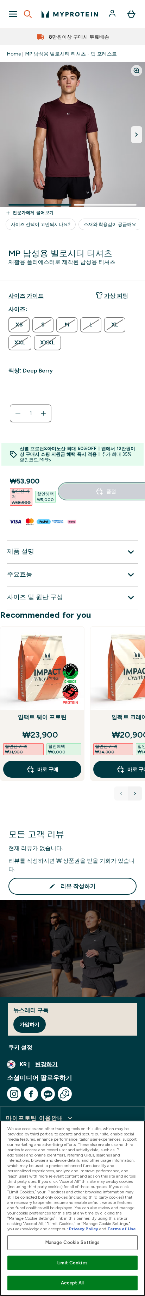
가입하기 (29, 1024)
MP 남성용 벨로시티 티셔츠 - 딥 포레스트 (71, 54)
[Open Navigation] (13, 14)
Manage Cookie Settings (72, 1242)
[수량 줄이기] (18, 413)
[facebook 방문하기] (31, 1094)
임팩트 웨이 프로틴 (42, 717)
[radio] (19, 324)
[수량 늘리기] (43, 413)
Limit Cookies (72, 1262)
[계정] (113, 14)
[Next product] (135, 793)
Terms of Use (121, 1228)
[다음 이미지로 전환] (136, 134)
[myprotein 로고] (70, 14)
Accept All (72, 1282)
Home (14, 54)
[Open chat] (65, 1094)
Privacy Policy (83, 1228)
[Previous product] (121, 793)
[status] (31, 413)
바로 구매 (47, 769)
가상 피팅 (116, 296)
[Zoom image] (136, 70)
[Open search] (28, 14)
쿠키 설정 (20, 1047)
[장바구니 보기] (131, 14)
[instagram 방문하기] (14, 1094)
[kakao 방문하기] (48, 1094)
